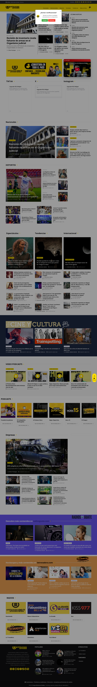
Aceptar (45, 20)
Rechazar (51, 20)
